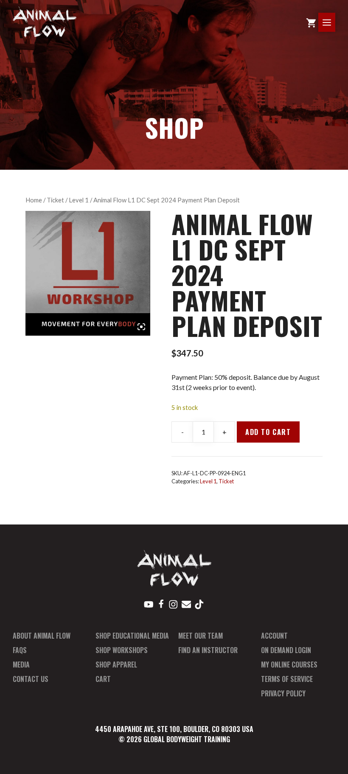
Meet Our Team (200, 636)
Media (21, 664)
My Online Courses (289, 664)
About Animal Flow (41, 636)
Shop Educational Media (132, 636)
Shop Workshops (121, 650)
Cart (103, 679)
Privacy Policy (283, 693)
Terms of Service (287, 679)
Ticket (55, 200)
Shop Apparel (116, 664)
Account (274, 636)
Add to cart (268, 432)
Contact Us (30, 679)
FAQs (20, 650)
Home (33, 200)
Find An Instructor (208, 650)
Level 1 (79, 200)
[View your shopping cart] (311, 22)
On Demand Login (286, 650)
